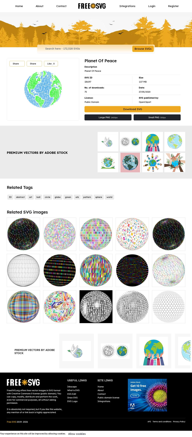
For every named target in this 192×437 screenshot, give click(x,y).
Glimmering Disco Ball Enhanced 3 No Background (132, 316)
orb (77, 197)
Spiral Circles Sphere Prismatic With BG (59, 282)
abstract (20, 197)
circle (47, 197)
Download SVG (132, 109)
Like (51, 63)
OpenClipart (145, 102)
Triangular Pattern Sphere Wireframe (23, 282)
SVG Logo (72, 401)
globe (58, 197)
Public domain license (108, 397)
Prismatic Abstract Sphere (59, 247)
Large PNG (108, 117)
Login (151, 6)
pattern (87, 197)
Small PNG (157, 117)
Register (173, 6)
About (39, 6)
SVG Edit (71, 394)
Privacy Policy (179, 421)
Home (19, 6)
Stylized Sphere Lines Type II (132, 282)
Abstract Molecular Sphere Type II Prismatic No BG (132, 245)
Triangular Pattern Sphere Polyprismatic (96, 282)
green (68, 197)
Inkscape (72, 386)
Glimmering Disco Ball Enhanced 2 (96, 318)
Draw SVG (72, 397)
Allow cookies (77, 433)
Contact (61, 6)
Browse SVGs (143, 48)
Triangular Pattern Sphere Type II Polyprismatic (168, 245)
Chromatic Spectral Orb (22, 319)
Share (16, 63)
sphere (98, 197)
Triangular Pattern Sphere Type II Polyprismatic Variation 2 (23, 244)
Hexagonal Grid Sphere (167, 319)
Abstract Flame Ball (56, 319)
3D (10, 197)
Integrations (127, 6)
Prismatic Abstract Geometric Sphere (96, 245)
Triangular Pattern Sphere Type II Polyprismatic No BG (168, 280)
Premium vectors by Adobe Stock (37, 153)
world (109, 197)
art (30, 197)
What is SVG (73, 390)
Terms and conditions (162, 421)
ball (38, 197)
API (150, 421)
